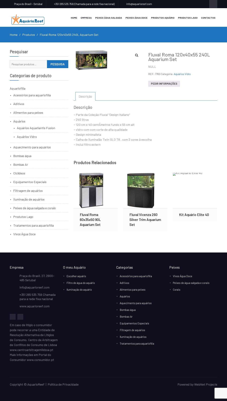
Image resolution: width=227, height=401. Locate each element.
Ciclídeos (19, 173)
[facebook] (13, 317)
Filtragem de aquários (28, 191)
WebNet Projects (205, 384)
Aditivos (18, 104)
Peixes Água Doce (137, 17)
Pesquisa (58, 64)
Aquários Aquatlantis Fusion (36, 128)
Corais (176, 289)
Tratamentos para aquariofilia (33, 225)
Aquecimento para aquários (32, 147)
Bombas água (22, 156)
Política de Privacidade (63, 384)
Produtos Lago (188, 17)
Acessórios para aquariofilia (32, 95)
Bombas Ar (20, 164)
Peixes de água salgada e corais (34, 208)
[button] (137, 55)
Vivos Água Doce (24, 234)
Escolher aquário (76, 276)
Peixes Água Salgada (108, 17)
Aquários (19, 121)
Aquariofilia (17, 88)
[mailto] (20, 317)
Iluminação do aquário (79, 289)
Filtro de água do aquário (81, 282)
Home (74, 17)
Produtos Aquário (163, 17)
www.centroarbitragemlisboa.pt (31, 350)
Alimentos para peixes (28, 112)
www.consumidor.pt (40, 360)
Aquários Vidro (182, 74)
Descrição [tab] (85, 96)
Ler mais (95, 190)
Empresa (86, 17)
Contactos (208, 17)
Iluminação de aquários (29, 199)
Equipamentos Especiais (29, 182)
